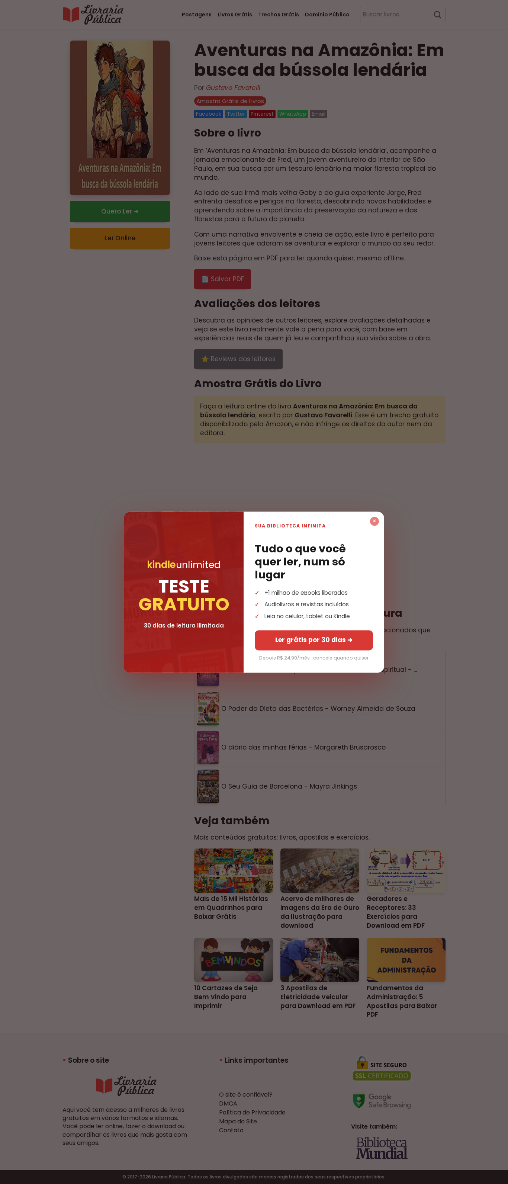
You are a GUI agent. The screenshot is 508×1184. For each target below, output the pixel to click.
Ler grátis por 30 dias (314, 639)
